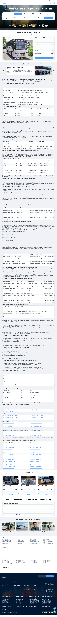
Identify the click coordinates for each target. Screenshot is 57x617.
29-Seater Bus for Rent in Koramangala (9, 457)
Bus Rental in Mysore (5, 601)
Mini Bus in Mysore (4, 600)
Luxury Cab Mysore (18, 598)
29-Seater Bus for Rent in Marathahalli (9, 461)
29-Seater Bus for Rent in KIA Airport (35, 456)
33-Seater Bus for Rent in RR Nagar (8, 419)
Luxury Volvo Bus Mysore (19, 603)
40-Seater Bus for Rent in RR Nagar (36, 423)
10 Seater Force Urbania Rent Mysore (46, 600)
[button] (8, 17)
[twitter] (46, 591)
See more (14, 72)
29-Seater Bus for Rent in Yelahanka (8, 468)
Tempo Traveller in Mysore (5, 599)
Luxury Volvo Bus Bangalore (16, 588)
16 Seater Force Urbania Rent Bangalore (34, 603)
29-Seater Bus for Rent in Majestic (8, 433)
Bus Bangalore (4, 585)
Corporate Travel (26, 582)
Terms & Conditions (36, 588)
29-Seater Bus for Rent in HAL (7, 449)
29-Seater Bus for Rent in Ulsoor (35, 464)
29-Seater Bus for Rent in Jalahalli (35, 452)
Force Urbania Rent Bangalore (6, 588)
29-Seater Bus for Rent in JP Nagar (35, 454)
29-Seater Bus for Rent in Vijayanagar (9, 432)
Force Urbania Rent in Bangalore (33, 598)
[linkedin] (49, 591)
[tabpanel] (28, 17)
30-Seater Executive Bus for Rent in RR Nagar (10, 417)
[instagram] (51, 591)
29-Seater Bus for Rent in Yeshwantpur (35, 435)
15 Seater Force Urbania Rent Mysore (46, 602)
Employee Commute (26, 585)
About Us (35, 582)
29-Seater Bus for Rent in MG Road (35, 461)
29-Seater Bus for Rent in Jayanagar (8, 454)
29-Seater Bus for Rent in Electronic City (9, 447)
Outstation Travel (26, 588)
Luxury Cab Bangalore (16, 582)
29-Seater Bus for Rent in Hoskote (8, 450)
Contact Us (35, 584)
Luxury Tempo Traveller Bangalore (17, 584)
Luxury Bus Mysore (18, 601)
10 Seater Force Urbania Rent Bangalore (34, 600)
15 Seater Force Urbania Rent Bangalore (34, 602)
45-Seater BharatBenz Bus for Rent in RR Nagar (10, 424)
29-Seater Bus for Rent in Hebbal (35, 449)
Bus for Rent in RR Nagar (7, 409)
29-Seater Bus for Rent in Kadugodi (8, 456)
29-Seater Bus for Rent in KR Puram (35, 457)
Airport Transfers (26, 584)
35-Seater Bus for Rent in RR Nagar (8, 423)
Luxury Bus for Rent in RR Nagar (34, 409)
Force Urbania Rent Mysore (5, 602)
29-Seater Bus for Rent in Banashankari (35, 433)
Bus (6, 29)
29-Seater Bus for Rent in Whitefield (35, 466)
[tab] (18, 14)
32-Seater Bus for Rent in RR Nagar (37, 417)
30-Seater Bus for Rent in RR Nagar (37, 415)
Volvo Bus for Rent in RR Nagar (8, 411)
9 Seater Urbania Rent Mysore (45, 599)
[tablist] (28, 14)
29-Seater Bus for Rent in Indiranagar (9, 452)
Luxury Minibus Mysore (19, 600)
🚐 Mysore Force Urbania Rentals (46, 598)
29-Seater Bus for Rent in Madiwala (8, 459)
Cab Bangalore (4, 582)
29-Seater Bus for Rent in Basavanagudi (36, 444)
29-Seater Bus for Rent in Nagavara (8, 435)
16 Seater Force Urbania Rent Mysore (46, 603)
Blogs (24, 3)
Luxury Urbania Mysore (19, 602)
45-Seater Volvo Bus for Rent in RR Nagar (37, 424)
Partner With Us (36, 592)
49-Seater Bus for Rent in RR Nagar (8, 426)
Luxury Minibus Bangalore (16, 585)
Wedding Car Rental (26, 589)
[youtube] (45, 591)
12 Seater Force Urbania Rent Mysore (46, 601)
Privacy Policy (36, 589)
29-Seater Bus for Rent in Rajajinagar (34, 432)
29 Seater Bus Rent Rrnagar (12, 29)
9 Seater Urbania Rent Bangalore (33, 599)
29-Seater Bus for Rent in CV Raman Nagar (10, 445)
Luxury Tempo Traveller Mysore (19, 599)
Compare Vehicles (35, 3)
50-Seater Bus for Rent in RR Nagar (36, 426)
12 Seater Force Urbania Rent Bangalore (34, 601)
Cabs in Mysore (4, 598)
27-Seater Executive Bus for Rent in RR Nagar (10, 415)
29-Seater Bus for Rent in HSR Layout (36, 450)
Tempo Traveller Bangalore (5, 584)
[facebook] (48, 591)
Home (3, 29)
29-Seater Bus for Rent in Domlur (35, 445)
